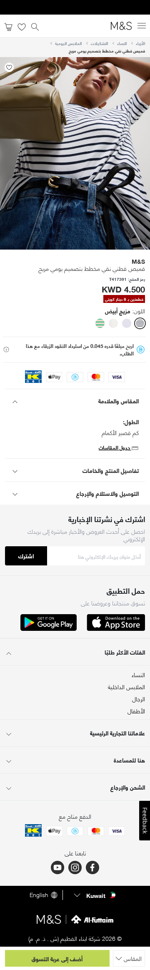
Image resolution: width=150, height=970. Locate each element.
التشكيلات (99, 43)
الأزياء (140, 43)
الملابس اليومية (68, 43)
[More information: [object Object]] (6, 349)
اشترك (26, 555)
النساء (122, 43)
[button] (140, 323)
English (39, 895)
